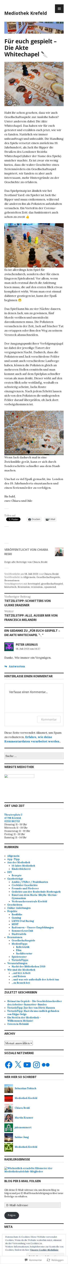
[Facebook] (8, 1064)
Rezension (24, 587)
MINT (15, 924)
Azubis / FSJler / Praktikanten (30, 882)
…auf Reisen (19, 976)
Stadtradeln (19, 934)
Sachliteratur (24, 953)
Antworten (17, 666)
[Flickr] (45, 1064)
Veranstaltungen (17, 963)
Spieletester (19, 956)
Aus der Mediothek (18, 862)
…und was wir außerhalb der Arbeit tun (35, 979)
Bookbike (17, 914)
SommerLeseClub (22, 930)
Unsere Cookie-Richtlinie (44, 1249)
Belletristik (22, 947)
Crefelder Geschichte (25, 885)
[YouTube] (27, 1064)
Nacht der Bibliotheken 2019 (28, 966)
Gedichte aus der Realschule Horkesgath (36, 891)
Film (18, 950)
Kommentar (49, 719)
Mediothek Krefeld (25, 13)
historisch (10, 587)
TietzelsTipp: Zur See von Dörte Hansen (31, 1007)
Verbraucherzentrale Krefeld (29, 901)
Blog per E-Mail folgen (22, 1181)
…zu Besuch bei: (21, 982)
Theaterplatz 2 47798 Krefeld (13, 816)
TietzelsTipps (20, 960)
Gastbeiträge (15, 878)
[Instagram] (36, 1064)
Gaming (16, 917)
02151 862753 (12, 821)
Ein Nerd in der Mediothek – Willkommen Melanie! (24, 1019)
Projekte (12, 911)
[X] (18, 1064)
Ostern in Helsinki (18, 1024)
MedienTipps (19, 943)
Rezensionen (11, 580)
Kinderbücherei (21, 869)
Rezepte (17, 875)
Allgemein (29, 577)
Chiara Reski (51, 574)
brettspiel (34, 583)
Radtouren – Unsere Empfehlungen (33, 927)
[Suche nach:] (34, 756)
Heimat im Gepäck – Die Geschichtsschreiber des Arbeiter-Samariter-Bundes (34, 1003)
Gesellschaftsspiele (48, 577)
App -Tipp (13, 859)
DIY (9, 872)
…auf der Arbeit (21, 973)
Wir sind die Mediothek (21, 969)
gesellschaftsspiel (52, 583)
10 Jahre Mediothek (23, 865)
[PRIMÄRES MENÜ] (59, 8)
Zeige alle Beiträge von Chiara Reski (25, 562)
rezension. (37, 587)
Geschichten (14, 904)
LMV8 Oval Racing (23, 921)
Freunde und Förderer (25, 888)
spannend (50, 587)
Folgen (11, 1215)
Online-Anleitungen (19, 908)
